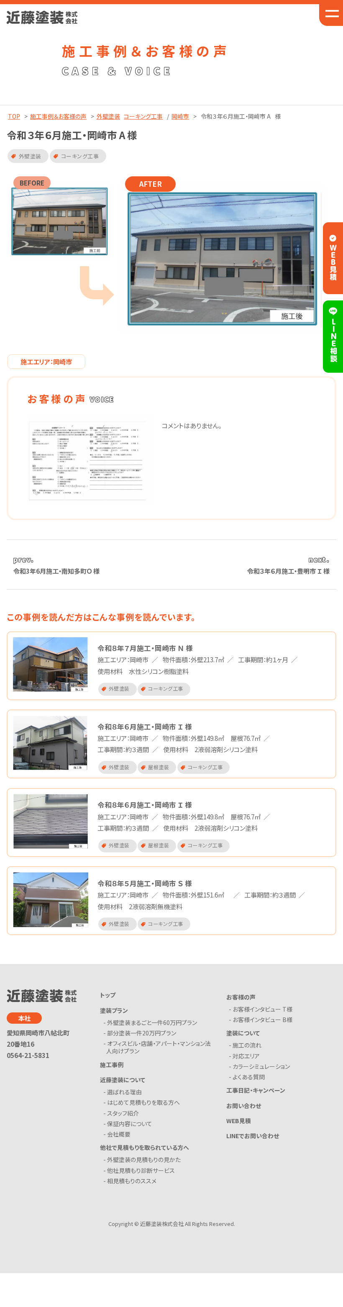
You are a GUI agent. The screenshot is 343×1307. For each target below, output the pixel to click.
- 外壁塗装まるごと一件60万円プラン (151, 1022)
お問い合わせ (243, 1105)
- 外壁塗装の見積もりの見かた (143, 1159)
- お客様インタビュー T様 (262, 1009)
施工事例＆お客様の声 (58, 116)
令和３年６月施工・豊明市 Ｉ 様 (288, 570)
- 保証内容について (129, 1123)
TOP (14, 116)
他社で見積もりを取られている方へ (144, 1147)
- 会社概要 (118, 1134)
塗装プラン (114, 1010)
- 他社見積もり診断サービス (140, 1170)
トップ (107, 995)
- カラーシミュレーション (261, 1066)
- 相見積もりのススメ (131, 1181)
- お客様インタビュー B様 (262, 1019)
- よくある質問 (248, 1077)
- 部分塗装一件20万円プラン (141, 1033)
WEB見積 (238, 1120)
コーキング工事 (143, 116)
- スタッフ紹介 (122, 1113)
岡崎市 (180, 116)
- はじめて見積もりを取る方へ (143, 1102)
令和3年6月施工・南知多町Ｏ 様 (56, 570)
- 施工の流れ (246, 1045)
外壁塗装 (108, 116)
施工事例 (111, 1064)
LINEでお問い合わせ (252, 1136)
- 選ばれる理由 (124, 1092)
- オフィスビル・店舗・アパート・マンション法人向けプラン (158, 1047)
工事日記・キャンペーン (255, 1090)
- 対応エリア (246, 1056)
